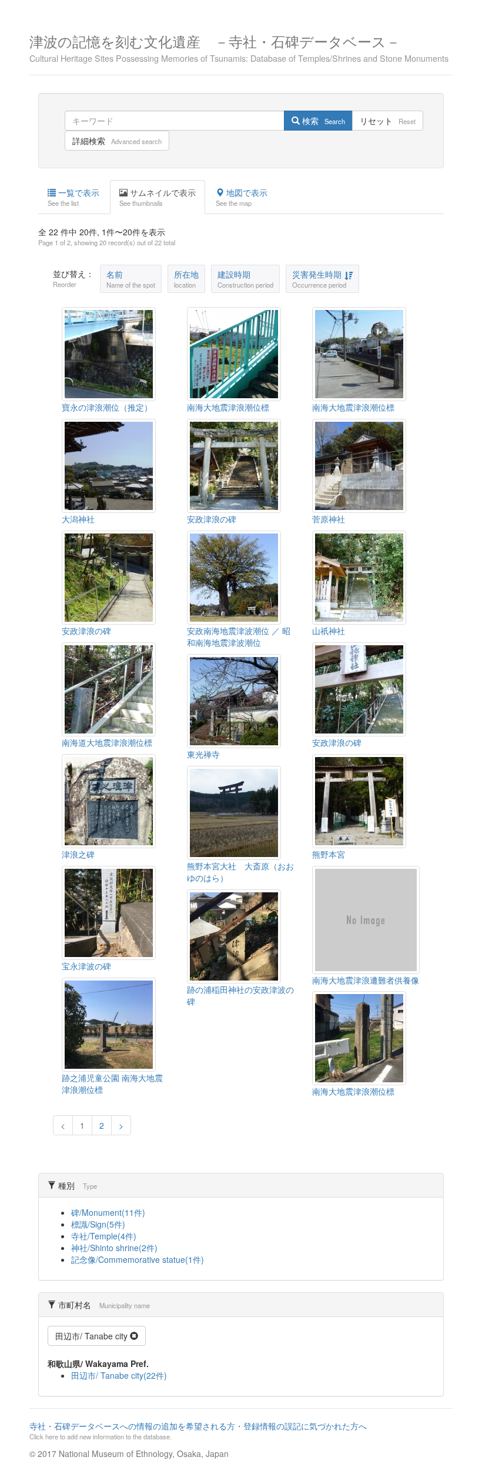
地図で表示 (241, 197)
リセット (388, 120)
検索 (322, 120)
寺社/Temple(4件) (103, 1236)
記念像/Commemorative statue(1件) (137, 1259)
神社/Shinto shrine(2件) (114, 1247)
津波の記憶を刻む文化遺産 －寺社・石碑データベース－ (238, 47)
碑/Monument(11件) (108, 1212)
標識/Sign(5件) (98, 1224)
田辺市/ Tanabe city (92, 1336)
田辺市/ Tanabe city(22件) (119, 1375)
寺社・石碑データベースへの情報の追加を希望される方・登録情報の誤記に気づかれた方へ (198, 1430)
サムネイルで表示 (157, 197)
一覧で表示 (73, 197)
